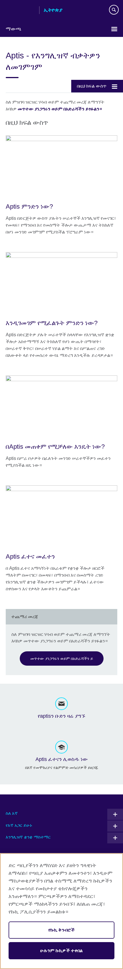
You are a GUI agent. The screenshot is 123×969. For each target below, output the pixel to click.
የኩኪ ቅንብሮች (61, 930)
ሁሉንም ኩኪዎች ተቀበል (61, 950)
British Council (20, 10)
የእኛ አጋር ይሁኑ (19, 825)
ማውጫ (13, 29)
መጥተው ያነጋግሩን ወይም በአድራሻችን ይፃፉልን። (60, 108)
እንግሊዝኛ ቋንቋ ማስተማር (28, 836)
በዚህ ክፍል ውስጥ (91, 86)
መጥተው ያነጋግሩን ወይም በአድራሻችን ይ (61, 658)
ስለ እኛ (12, 813)
